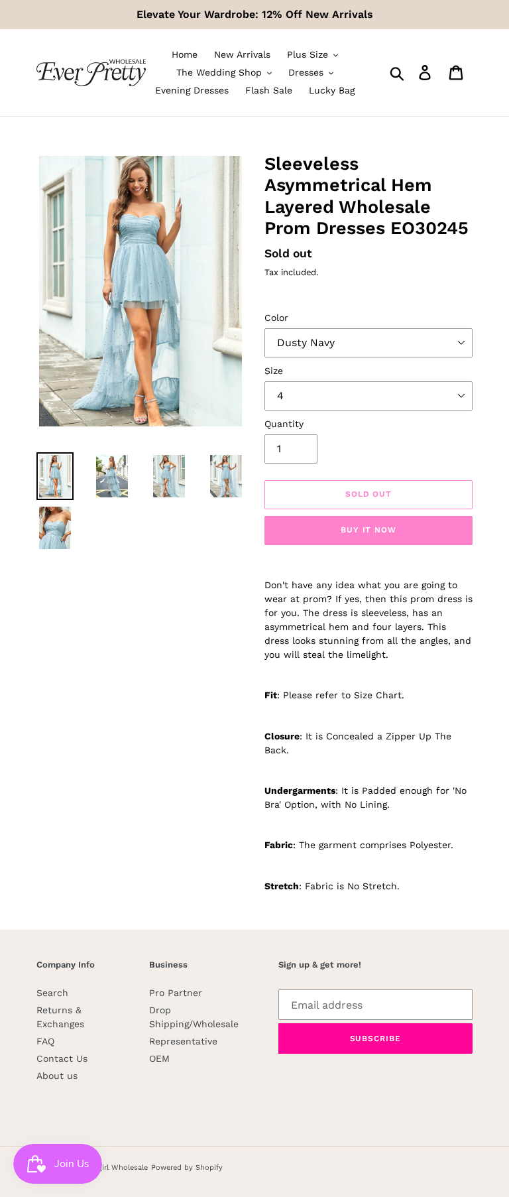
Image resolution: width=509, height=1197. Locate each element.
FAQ (45, 1041)
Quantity (284, 423)
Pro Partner (175, 992)
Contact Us (61, 1058)
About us (57, 1075)
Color (276, 317)
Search (52, 992)
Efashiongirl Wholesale (107, 1167)
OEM (159, 1058)
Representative (183, 1041)
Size (273, 370)
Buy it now (369, 530)
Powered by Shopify (187, 1167)
